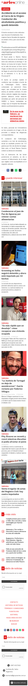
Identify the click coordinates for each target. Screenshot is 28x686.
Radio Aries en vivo (14, 618)
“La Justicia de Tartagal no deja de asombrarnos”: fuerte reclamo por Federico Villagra (13, 386)
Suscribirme (14, 581)
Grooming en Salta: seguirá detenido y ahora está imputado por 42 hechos (13, 274)
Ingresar (15, 621)
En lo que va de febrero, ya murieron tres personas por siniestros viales (17, 116)
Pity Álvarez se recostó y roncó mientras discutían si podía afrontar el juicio (13, 439)
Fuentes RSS (14, 611)
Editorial (14, 615)
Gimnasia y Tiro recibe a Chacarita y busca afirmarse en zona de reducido (16, 531)
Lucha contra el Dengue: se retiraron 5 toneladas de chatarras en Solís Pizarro (15, 560)
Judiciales (5, 9)
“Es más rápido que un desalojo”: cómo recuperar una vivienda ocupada (12, 329)
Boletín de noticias (12, 568)
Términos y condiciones (14, 608)
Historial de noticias (14, 605)
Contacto (14, 602)
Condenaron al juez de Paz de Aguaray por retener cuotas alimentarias (12, 215)
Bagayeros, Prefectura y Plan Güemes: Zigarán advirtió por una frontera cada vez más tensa (15, 541)
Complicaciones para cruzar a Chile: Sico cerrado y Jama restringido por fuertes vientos (16, 522)
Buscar (14, 624)
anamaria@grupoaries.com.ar (15, 675)
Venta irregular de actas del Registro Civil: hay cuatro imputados (13, 491)
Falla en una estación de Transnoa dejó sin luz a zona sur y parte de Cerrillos (16, 551)
